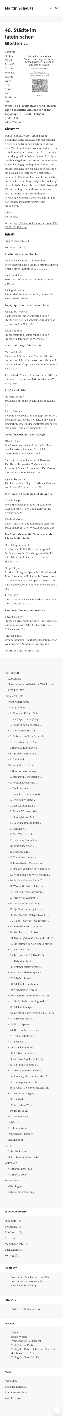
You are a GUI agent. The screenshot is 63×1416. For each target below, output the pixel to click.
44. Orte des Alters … (22, 1018)
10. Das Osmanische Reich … (26, 822)
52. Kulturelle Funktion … (24, 1064)
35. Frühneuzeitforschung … (26, 966)
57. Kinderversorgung (22, 1093)
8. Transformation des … (24, 753)
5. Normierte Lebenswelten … (27, 794)
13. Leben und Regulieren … (26, 840)
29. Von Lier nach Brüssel (24, 932)
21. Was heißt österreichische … (28, 886)
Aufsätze (13, 1122)
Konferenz (11, 1232)
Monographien (17, 707)
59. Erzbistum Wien (21, 1105)
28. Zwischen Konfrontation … (27, 926)
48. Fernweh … (18, 1041)
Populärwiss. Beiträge (20, 1133)
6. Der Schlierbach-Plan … (25, 742)
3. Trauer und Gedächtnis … (26, 724)
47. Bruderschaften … (22, 1035)
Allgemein (10, 1220)
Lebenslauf (14, 678)
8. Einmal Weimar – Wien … (26, 811)
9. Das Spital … (18, 759)
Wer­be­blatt (11, 216)
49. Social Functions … (23, 1047)
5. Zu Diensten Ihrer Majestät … (28, 736)
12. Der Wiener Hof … (22, 834)
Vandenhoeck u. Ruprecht (26, 1340)
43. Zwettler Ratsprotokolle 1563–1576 (32, 1012)
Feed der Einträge (15, 1386)
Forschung (11, 1226)
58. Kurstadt (17, 1099)
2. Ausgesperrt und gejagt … (26, 719)
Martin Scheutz (19, 8)
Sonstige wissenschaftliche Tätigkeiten (31, 684)
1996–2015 (20, 1168)
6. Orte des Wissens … (23, 799)
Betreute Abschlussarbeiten (24, 1157)
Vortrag (9, 1255)
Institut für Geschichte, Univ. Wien (31, 1277)
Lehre (8, 1238)
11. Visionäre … (18, 828)
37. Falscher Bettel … (22, 978)
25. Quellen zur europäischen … (28, 909)
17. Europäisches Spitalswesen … (28, 863)
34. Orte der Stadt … (22, 961)
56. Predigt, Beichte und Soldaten (29, 1087)
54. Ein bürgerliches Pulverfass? (28, 1076)
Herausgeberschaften (21, 765)
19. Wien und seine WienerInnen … (30, 874)
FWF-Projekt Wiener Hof (26, 1309)
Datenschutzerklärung (21, 1191)
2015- (17, 1174)
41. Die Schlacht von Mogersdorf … (30, 1001)
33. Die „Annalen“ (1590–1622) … (28, 955)
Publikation (11, 1249)
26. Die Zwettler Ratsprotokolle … (29, 914)
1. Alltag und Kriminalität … (25, 713)
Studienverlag (19, 1336)
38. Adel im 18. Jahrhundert (25, 984)
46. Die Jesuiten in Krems (24, 1030)
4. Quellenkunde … (20, 788)
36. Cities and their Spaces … (26, 972)
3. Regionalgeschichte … (24, 782)
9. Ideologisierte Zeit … (23, 817)
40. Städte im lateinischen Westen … (31, 995)
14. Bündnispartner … (22, 845)
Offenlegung (15, 1186)
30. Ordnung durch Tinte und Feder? (31, 938)
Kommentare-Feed (16, 1392)
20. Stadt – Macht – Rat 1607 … (27, 880)
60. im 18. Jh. (19, 1110)
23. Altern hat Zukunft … (24, 897)
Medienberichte (14, 1243)
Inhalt (8, 212)
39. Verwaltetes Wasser (23, 989)
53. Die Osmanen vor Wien (25, 1070)
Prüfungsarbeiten (18, 701)
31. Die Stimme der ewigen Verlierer (31, 943)
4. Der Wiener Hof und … (24, 730)
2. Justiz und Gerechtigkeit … (26, 776)
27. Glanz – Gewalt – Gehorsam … (29, 920)
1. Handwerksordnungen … (25, 771)
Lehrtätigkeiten (17, 1151)
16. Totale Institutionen (23, 857)
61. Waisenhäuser (20, 1116)
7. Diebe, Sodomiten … (23, 805)
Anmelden (11, 1380)
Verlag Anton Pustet (23, 1345)
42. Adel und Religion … (23, 1007)
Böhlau (15, 1332)
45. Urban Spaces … (21, 1024)
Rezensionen (16, 1139)
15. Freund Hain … (20, 851)
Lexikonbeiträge (17, 1128)
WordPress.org (13, 1398)
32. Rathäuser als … (21, 949)
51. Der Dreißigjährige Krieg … (27, 1058)
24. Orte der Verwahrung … (26, 903)
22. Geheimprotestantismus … (27, 891)
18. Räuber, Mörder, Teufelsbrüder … (30, 868)
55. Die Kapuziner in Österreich (28, 1082)
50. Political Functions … (24, 1053)
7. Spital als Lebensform (24, 747)
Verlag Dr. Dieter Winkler (26, 1357)
